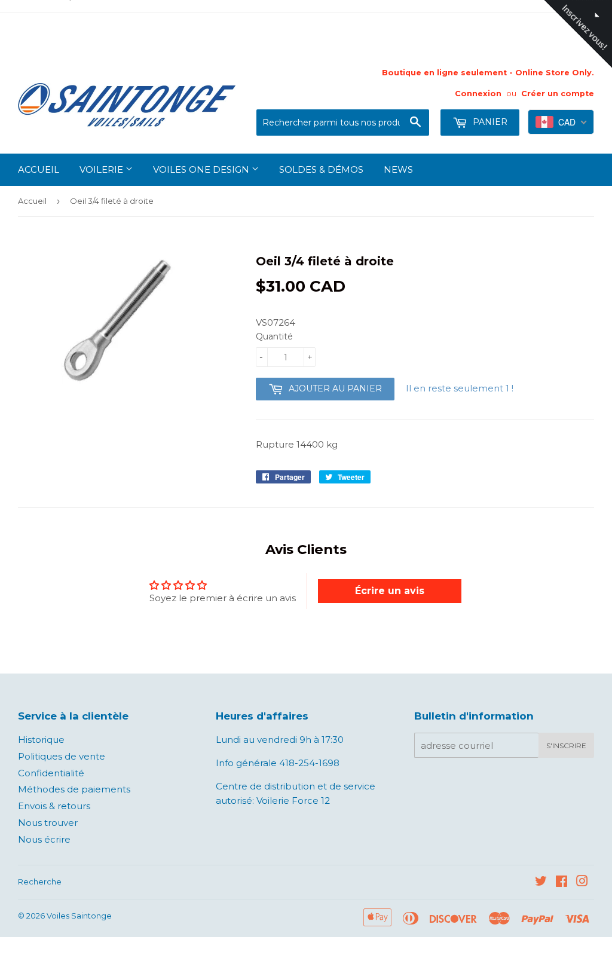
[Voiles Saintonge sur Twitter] (541, 882)
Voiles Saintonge (79, 915)
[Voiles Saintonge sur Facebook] (561, 882)
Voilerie (102, 169)
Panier (488, 122)
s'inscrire (566, 745)
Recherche (40, 881)
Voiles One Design (202, 169)
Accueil (38, 169)
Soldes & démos (321, 169)
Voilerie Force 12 (292, 800)
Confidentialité (51, 773)
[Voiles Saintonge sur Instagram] (582, 882)
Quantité (274, 336)
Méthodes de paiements (74, 789)
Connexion (478, 93)
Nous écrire (44, 839)
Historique (41, 739)
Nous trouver (48, 822)
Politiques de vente (61, 756)
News (398, 169)
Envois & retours (54, 806)
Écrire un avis (389, 590)
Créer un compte (557, 93)
